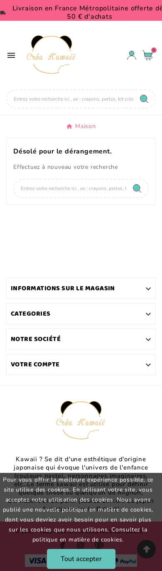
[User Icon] (131, 55)
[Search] (144, 99)
